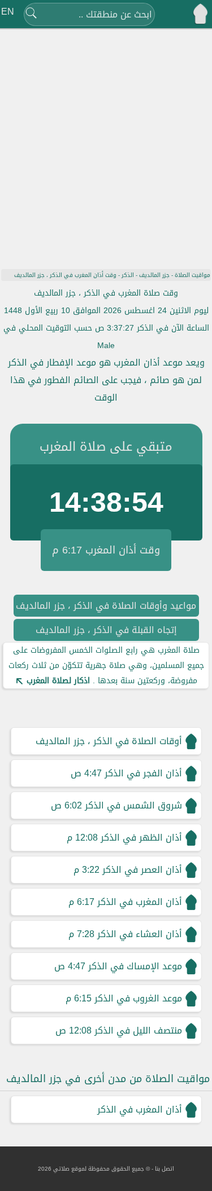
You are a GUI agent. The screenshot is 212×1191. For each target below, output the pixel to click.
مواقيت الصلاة (192, 275)
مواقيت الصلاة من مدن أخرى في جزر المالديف (108, 1078)
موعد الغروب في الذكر (138, 998)
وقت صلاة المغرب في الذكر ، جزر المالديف (106, 293)
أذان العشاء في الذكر (139, 934)
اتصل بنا (164, 1168)
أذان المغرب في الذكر (139, 902)
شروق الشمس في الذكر (133, 805)
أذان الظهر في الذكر (141, 837)
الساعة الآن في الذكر (173, 328)
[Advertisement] (106, 142)
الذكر (128, 275)
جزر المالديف (154, 275)
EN (7, 11)
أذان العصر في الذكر (142, 869)
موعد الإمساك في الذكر (135, 966)
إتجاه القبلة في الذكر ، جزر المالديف (106, 630)
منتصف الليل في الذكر (138, 1030)
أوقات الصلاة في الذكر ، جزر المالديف (109, 741)
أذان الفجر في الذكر (143, 773)
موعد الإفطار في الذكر (52, 362)
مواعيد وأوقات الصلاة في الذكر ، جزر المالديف (106, 605)
